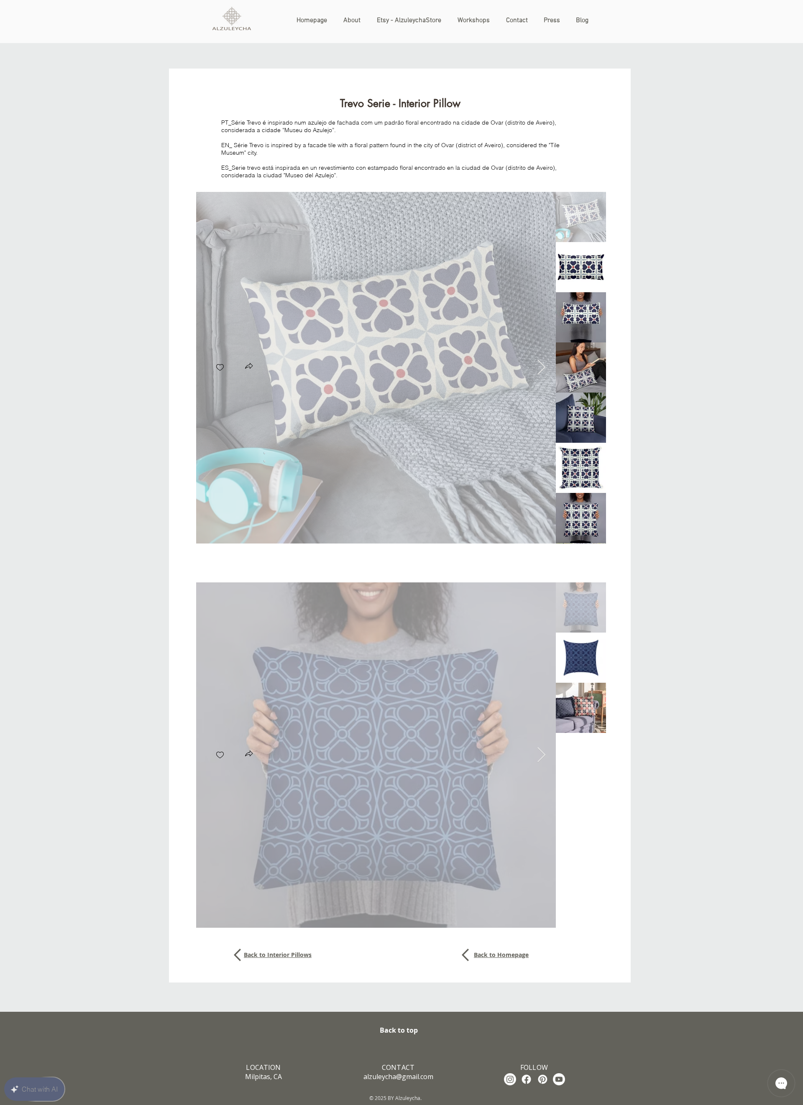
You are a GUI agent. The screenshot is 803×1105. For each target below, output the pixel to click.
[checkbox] (220, 367)
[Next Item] (541, 368)
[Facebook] (526, 1079)
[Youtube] (559, 1079)
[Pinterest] (543, 1079)
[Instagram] (510, 1079)
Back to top (399, 1030)
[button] (248, 367)
